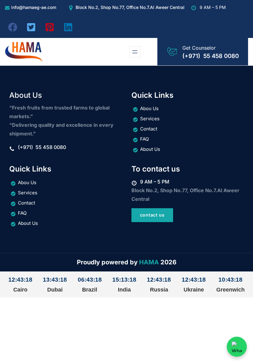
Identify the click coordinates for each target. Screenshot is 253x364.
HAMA (149, 262)
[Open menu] (134, 51)
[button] (12, 27)
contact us (152, 214)
